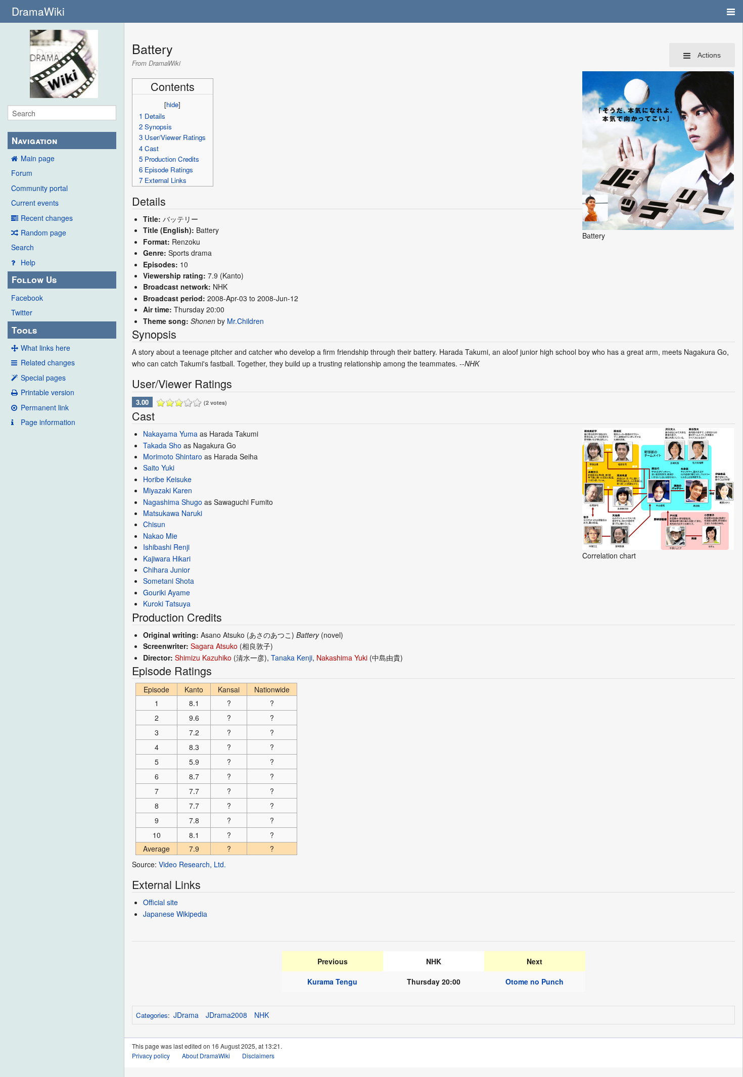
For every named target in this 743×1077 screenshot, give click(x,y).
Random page (43, 232)
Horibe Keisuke (167, 479)
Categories (152, 1015)
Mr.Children (245, 321)
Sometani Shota (168, 581)
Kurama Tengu (332, 981)
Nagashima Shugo (172, 502)
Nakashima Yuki (341, 657)
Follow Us (34, 279)
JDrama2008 (226, 1015)
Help (28, 262)
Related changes (48, 362)
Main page (38, 158)
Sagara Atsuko (214, 646)
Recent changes (47, 218)
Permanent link (45, 407)
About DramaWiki (206, 1055)
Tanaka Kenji (291, 657)
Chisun (154, 524)
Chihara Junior (166, 570)
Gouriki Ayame (166, 592)
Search (22, 247)
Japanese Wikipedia (175, 914)
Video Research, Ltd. (192, 864)
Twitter (21, 312)
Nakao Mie (160, 536)
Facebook (27, 298)
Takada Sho (162, 445)
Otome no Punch (534, 981)
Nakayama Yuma (170, 434)
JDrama (186, 1015)
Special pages (43, 377)
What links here (45, 348)
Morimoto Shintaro (172, 456)
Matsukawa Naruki (172, 513)
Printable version (47, 392)
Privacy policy (151, 1055)
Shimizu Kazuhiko (203, 657)
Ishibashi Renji (166, 547)
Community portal (39, 188)
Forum (21, 173)
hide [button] (172, 104)
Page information (48, 422)
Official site (160, 902)
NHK (261, 1015)
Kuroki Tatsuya (167, 603)
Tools (24, 330)
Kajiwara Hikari (167, 558)
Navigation (34, 140)
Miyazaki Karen (167, 490)
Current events (35, 203)
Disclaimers (258, 1055)
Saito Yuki (158, 467)
